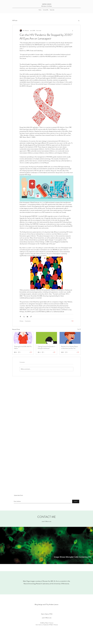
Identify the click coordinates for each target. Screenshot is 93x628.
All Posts (14, 20)
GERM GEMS (46, 4)
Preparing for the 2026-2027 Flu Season (23, 347)
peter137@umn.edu (46, 521)
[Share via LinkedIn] (27, 316)
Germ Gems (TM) (46, 614)
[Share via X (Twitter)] (24, 316)
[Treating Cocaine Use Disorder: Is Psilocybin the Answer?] (46, 338)
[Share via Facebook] (20, 316)
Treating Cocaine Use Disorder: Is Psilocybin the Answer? (46, 347)
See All (79, 329)
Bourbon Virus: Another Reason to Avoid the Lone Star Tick (69, 347)
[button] (78, 20)
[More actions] (72, 30)
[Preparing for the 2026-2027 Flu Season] (22, 338)
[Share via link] (31, 316)
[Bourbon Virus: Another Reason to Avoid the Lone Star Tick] (70, 338)
